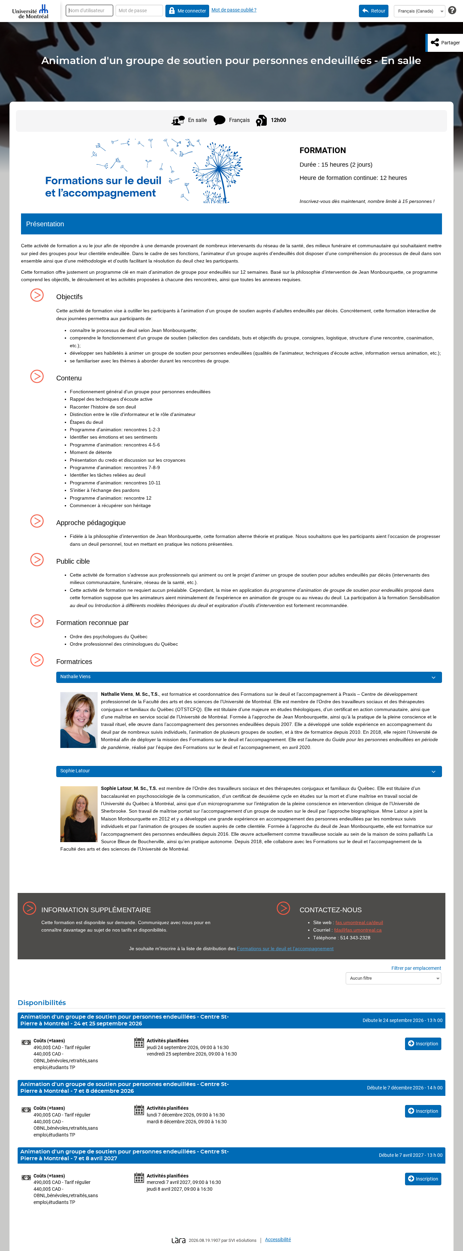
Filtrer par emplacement (416, 968)
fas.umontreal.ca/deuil (359, 922)
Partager (450, 42)
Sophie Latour (75, 770)
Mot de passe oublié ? (234, 10)
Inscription (427, 1043)
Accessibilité (278, 1239)
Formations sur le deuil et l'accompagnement (285, 948)
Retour (378, 11)
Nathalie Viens (76, 676)
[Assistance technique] (452, 11)
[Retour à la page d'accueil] (30, 11)
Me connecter (192, 11)
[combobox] (419, 11)
